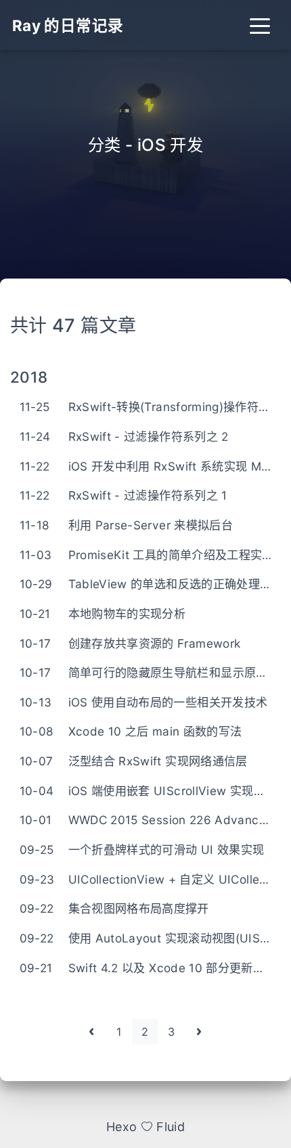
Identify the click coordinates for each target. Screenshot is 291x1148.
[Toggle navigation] (259, 25)
